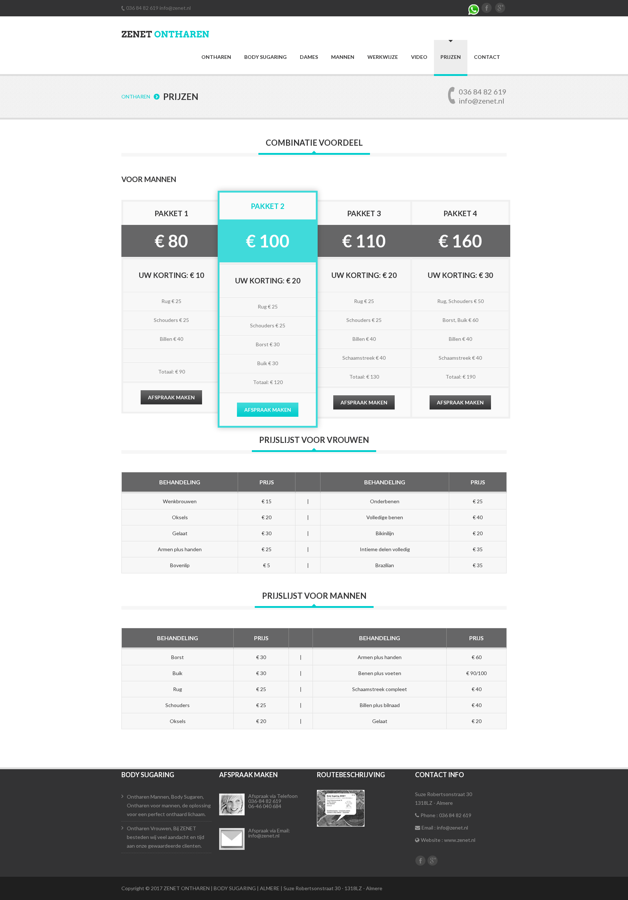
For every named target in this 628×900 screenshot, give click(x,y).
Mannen (342, 57)
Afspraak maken (248, 775)
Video (419, 57)
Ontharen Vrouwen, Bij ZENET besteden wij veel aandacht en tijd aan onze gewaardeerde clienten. (165, 837)
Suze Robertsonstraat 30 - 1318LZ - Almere (332, 888)
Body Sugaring (265, 57)
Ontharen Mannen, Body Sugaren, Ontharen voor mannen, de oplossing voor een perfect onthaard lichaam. (169, 805)
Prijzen (450, 57)
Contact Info (439, 775)
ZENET (165, 34)
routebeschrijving (351, 775)
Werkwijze (382, 57)
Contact (487, 57)
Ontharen (216, 57)
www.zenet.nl (459, 840)
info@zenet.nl (175, 8)
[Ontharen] (232, 839)
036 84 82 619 (143, 8)
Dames (309, 57)
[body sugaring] (232, 804)
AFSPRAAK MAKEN (171, 397)
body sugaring (147, 775)
